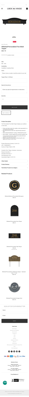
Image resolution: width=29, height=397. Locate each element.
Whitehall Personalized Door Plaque (14, 221)
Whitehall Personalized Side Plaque (14, 246)
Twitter (9, 351)
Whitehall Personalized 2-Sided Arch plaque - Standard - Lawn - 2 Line (14, 272)
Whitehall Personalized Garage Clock (14, 298)
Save (15, 41)
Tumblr (19, 351)
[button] (18, 384)
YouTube (14, 351)
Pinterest (17, 351)
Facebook (11, 351)
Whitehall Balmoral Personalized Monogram (14, 196)
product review (10, 55)
